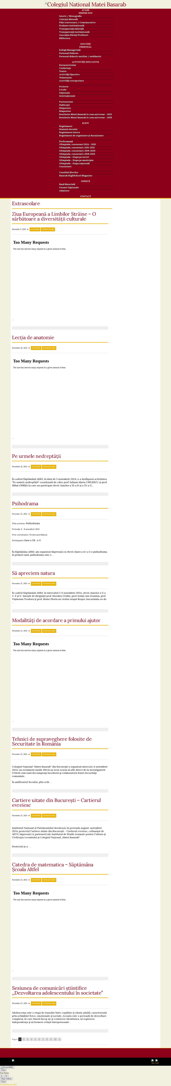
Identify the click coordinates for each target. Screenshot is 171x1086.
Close (3, 1070)
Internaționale (67, 96)
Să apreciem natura (33, 573)
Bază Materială (67, 184)
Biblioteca (64, 38)
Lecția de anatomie (33, 337)
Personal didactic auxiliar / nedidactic (80, 56)
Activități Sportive (69, 74)
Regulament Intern (69, 132)
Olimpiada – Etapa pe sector (74, 157)
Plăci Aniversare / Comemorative (77, 22)
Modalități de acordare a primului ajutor (56, 620)
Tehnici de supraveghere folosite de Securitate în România (52, 741)
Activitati (35, 229)
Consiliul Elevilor (68, 172)
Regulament (65, 126)
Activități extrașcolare (71, 80)
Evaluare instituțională (71, 25)
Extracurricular (67, 65)
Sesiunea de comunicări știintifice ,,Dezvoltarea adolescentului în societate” (57, 990)
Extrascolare (48, 229)
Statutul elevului (68, 129)
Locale (62, 89)
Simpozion (65, 111)
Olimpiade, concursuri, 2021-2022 (77, 147)
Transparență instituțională (74, 32)
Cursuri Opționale (69, 187)
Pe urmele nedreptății (36, 456)
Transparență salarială (71, 28)
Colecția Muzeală (68, 19)
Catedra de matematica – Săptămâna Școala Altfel (52, 866)
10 (55, 1039)
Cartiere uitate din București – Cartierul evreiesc (56, 802)
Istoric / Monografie (70, 16)
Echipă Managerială (69, 50)
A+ (6, 1076)
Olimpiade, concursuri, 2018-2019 (77, 154)
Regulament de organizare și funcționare (81, 135)
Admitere (64, 190)
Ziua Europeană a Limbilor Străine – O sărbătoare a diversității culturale (54, 216)
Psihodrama (25, 503)
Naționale (64, 92)
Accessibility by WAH (8, 1085)
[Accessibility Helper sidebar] (7, 1067)
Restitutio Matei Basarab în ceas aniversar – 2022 (85, 114)
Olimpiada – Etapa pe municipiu (76, 160)
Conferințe (65, 68)
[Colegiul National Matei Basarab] (85, 6)
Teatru (62, 71)
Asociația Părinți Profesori (73, 35)
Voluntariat (65, 77)
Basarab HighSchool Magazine (75, 175)
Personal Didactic (68, 53)
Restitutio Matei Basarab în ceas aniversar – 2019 (85, 117)
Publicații (64, 105)
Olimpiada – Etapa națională (74, 163)
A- (2, 1076)
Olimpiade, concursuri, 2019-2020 (77, 150)
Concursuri (65, 166)
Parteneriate (66, 101)
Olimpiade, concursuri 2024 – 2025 (77, 144)
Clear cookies (6, 1079)
